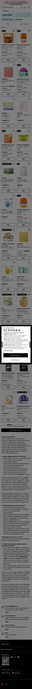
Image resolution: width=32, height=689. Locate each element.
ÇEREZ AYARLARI (15, 360)
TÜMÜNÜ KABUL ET (16, 355)
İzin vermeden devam (8, 327)
